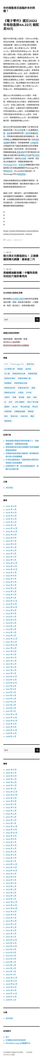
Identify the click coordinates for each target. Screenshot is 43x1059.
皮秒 (9, 127)
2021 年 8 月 (11, 689)
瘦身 (9, 133)
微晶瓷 (20, 369)
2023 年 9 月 (11, 610)
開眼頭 (30, 411)
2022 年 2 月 (11, 670)
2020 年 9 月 (11, 724)
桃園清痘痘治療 (18, 374)
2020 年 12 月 (11, 714)
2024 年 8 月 (11, 575)
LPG (10, 139)
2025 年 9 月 (11, 534)
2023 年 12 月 (11, 601)
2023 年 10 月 (11, 607)
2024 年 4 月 (11, 588)
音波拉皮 (22, 165)
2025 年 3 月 (11, 553)
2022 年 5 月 (11, 661)
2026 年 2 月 (11, 522)
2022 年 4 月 (11, 664)
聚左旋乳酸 (25, 407)
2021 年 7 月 (11, 692)
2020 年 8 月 (11, 727)
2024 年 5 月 (11, 585)
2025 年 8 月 (11, 538)
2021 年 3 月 (11, 705)
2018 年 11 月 (11, 733)
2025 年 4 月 (11, 550)
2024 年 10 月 (11, 569)
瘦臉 (29, 397)
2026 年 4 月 (11, 519)
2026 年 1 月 (11, 525)
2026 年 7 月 (11, 509)
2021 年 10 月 (11, 683)
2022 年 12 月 (11, 639)
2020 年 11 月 (11, 717)
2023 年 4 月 (11, 626)
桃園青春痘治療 (20, 383)
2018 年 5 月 (11, 736)
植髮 (33, 388)
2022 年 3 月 (11, 667)
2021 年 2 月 (11, 708)
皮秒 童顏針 (20, 402)
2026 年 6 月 (11, 512)
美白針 (15, 407)
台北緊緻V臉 (9, 369)
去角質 (21, 130)
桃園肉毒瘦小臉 (24, 378)
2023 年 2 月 (11, 632)
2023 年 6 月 (11, 620)
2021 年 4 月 (11, 702)
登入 (7, 1037)
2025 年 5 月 (11, 547)
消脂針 (7, 397)
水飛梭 (23, 158)
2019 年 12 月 (11, 730)
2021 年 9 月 (11, 686)
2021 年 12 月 (11, 676)
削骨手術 (30, 364)
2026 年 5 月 (11, 516)
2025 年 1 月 (11, 560)
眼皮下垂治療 (32, 402)
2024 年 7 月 (11, 579)
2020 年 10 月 (11, 721)
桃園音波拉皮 (23, 388)
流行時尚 (9, 488)
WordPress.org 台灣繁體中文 (18, 1043)
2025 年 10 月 (11, 531)
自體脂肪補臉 (19, 411)
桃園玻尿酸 (32, 374)
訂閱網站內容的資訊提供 (16, 1040)
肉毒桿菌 (8, 411)
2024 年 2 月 (11, 594)
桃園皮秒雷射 (9, 378)
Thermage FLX (10, 165)
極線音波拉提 (9, 393)
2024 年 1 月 (11, 598)
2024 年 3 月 (11, 591)
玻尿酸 (21, 397)
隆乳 (6, 416)
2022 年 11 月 (11, 642)
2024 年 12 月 (11, 563)
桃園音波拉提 (9, 388)
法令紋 (27, 155)
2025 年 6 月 (11, 544)
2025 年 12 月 (11, 528)
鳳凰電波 (22, 174)
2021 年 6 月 (11, 695)
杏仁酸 (7, 374)
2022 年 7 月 (11, 654)
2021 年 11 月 (11, 680)
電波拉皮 (8, 171)
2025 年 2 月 (11, 557)
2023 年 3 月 (11, 629)
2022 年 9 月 (11, 648)
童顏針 (7, 407)
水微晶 (33, 143)
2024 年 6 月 (11, 582)
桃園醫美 (8, 383)
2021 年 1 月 (11, 711)
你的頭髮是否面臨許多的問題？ (13, 1052)
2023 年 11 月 (11, 604)
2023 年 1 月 (11, 635)
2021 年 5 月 (11, 698)
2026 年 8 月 (11, 506)
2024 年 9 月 (11, 572)
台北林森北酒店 (17, 299)
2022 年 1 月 (11, 673)
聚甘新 (35, 407)
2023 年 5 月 (11, 623)
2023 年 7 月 (11, 616)
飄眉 (32, 416)
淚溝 (14, 397)
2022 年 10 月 (11, 645)
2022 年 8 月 (11, 651)
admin (9, 240)
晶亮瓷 (28, 369)
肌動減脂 (20, 152)
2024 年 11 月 (11, 566)
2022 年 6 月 (11, 657)
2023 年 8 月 (11, 613)
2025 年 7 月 (11, 541)
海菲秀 (28, 133)
